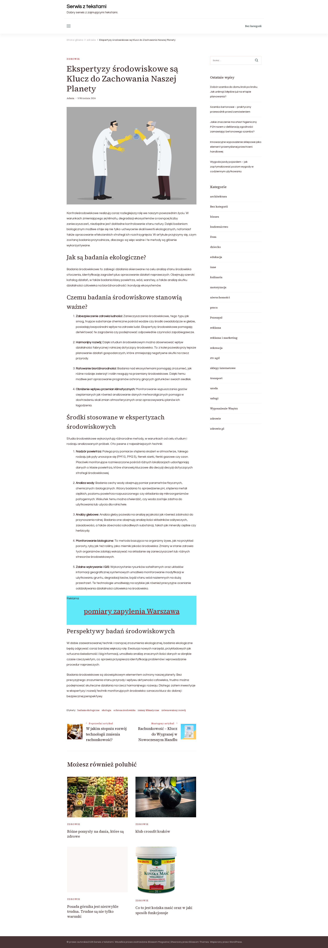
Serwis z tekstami (86, 6)
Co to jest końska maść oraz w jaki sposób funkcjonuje (163, 910)
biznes (214, 216)
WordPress (235, 942)
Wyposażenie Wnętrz (224, 408)
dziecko (215, 247)
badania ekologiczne (88, 710)
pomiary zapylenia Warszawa (132, 611)
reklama (215, 328)
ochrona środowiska (124, 710)
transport (216, 378)
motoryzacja (218, 287)
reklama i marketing (223, 338)
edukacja (216, 257)
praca (214, 307)
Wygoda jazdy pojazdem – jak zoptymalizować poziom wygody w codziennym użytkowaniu (232, 166)
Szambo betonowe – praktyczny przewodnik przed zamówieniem (230, 109)
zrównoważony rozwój (173, 710)
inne (213, 267)
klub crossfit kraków (152, 831)
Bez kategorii (253, 26)
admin (70, 98)
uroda (214, 388)
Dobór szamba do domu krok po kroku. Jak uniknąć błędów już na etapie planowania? (234, 92)
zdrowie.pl (217, 428)
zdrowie (73, 58)
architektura (218, 196)
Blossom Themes (199, 942)
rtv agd (215, 358)
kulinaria (216, 277)
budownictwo (219, 227)
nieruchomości (220, 297)
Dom (213, 237)
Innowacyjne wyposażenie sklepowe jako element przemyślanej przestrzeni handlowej (235, 147)
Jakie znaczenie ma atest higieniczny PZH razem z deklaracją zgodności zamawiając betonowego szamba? (233, 127)
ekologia (106, 710)
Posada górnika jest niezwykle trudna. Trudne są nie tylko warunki (92, 911)
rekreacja (216, 348)
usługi (214, 398)
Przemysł (216, 317)
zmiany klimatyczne (148, 710)
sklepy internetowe (223, 368)
